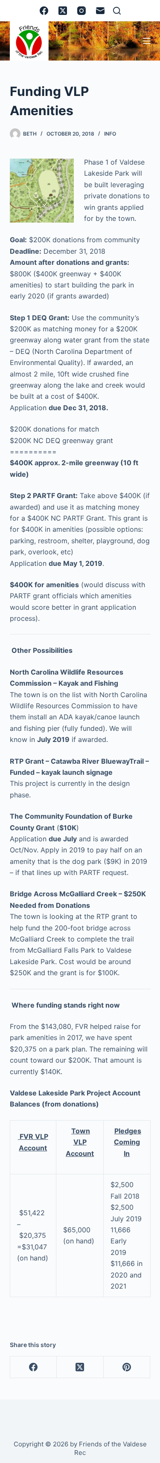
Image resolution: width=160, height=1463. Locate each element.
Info (110, 133)
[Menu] (147, 41)
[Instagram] (81, 10)
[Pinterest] (127, 1367)
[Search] (117, 10)
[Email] (100, 10)
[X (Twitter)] (62, 10)
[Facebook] (44, 10)
